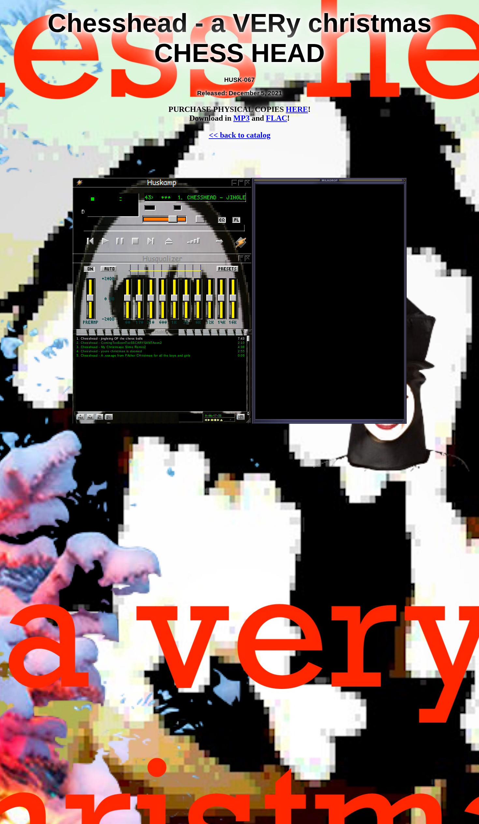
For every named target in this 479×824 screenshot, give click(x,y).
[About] (242, 242)
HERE (297, 109)
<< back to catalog (239, 135)
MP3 (241, 118)
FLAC (276, 118)
